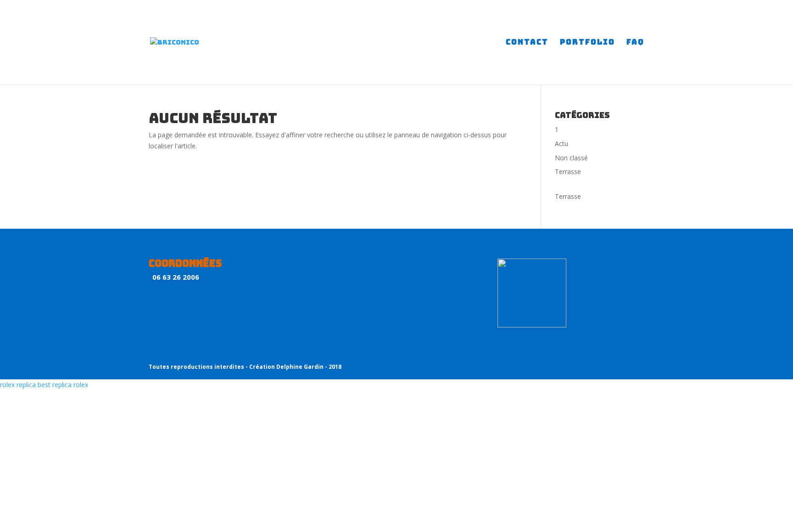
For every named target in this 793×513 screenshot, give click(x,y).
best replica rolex (63, 384)
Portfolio (587, 43)
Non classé (571, 157)
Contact (527, 43)
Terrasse (568, 171)
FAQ (635, 43)
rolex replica (18, 384)
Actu (561, 143)
